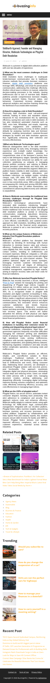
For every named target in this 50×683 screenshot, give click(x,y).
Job (7, 526)
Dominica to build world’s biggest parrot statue (21, 643)
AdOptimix (42, 678)
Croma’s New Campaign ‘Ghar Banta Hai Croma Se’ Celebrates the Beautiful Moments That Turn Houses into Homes (23, 661)
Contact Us (12, 672)
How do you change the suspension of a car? (30, 564)
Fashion (9, 517)
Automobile (10, 504)
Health (8, 520)
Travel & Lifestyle (12, 532)
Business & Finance (13, 510)
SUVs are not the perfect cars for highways (31, 579)
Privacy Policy (37, 672)
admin (24, 61)
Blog (7, 507)
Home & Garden (12, 523)
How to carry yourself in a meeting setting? (31, 610)
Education (9, 513)
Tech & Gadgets (12, 529)
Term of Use (24, 672)
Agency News (9, 42)
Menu (9, 15)
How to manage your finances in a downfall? (30, 595)
